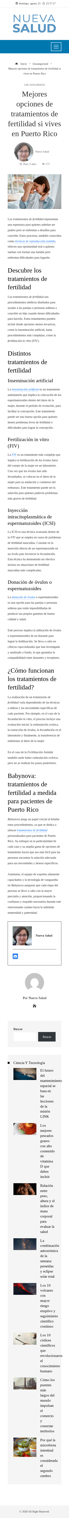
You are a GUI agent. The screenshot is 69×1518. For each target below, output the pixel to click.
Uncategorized (34, 85)
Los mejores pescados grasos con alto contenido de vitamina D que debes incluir (47, 1151)
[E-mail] (15, 958)
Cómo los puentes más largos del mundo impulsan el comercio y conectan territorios (47, 1405)
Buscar (18, 1029)
